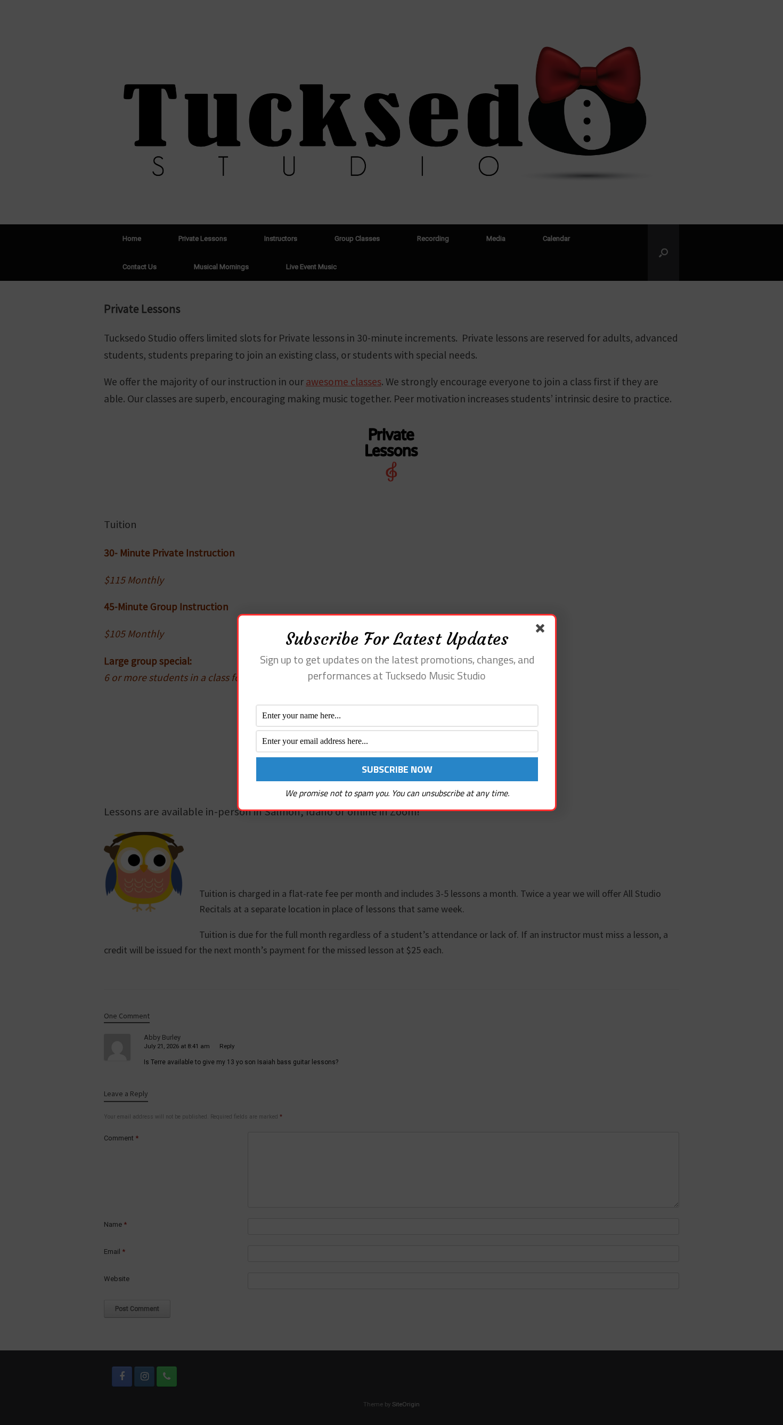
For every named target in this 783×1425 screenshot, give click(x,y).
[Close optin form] (542, 630)
